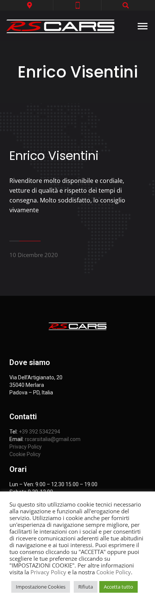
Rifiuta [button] (85, 586)
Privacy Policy (25, 447)
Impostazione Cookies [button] (40, 586)
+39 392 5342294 (39, 432)
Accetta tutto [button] (118, 586)
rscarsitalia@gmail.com (53, 439)
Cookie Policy (25, 454)
